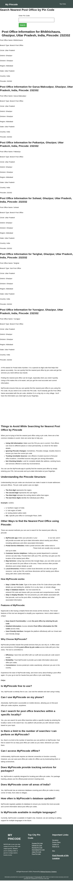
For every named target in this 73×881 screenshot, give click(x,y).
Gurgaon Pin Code (37, 843)
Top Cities (63, 4)
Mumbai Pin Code (37, 847)
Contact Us (55, 844)
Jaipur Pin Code (36, 852)
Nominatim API (38, 877)
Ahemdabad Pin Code (38, 849)
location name (42, 538)
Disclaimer (55, 840)
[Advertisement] (31, 412)
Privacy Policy (56, 842)
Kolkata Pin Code (37, 845)
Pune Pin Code (36, 854)
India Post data (29, 877)
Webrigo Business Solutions (48, 871)
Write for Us (55, 846)
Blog (53, 851)
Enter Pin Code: (24, 16)
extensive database (48, 590)
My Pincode (11, 4)
